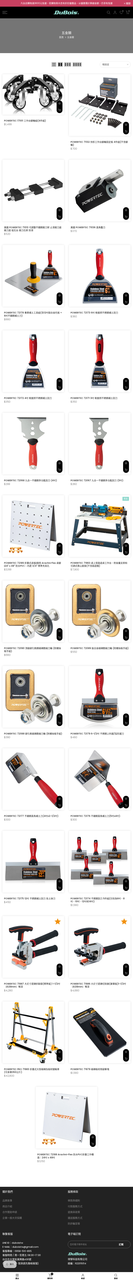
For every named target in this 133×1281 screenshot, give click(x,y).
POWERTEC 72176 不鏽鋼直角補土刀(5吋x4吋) (95, 816)
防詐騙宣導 (74, 1223)
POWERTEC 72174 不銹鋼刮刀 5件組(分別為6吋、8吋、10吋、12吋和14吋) (98, 900)
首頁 (61, 37)
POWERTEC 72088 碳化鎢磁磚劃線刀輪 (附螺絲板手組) (33, 733)
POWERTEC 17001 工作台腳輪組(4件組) (25, 120)
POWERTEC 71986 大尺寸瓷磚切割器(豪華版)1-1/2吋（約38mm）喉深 (98, 985)
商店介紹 (7, 1206)
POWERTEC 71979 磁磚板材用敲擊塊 (90, 1069)
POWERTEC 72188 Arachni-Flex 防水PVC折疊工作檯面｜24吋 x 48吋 (65, 1156)
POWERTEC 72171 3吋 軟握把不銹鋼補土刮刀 (94, 398)
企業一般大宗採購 (12, 1218)
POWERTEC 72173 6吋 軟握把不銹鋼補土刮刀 (94, 312)
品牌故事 (7, 1200)
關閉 (6, 3)
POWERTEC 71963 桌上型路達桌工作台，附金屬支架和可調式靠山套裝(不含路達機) (99, 564)
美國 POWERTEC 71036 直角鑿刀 (88, 227)
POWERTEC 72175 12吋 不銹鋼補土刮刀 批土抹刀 (29, 898)
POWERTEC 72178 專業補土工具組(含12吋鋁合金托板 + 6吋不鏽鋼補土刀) (33, 314)
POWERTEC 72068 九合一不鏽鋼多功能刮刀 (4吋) (30, 480)
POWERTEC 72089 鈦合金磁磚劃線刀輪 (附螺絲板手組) (100, 648)
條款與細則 (74, 1200)
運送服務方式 (75, 1218)
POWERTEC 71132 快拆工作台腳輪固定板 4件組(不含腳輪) (99, 143)
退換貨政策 (74, 1212)
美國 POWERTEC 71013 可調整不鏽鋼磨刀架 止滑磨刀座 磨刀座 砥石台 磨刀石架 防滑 (32, 229)
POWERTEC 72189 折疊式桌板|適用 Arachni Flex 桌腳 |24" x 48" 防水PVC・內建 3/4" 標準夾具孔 (32, 564)
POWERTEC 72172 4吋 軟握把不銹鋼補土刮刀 (28, 398)
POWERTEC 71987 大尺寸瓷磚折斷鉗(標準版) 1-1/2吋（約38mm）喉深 (32, 985)
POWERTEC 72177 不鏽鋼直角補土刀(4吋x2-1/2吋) (31, 816)
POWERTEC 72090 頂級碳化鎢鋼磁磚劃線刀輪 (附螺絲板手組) (32, 650)
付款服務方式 (75, 1206)
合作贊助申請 (9, 1212)
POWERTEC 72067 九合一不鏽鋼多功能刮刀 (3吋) (97, 480)
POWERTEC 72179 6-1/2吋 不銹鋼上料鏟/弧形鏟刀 (97, 733)
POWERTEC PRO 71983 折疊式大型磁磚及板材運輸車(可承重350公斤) (31, 1071)
